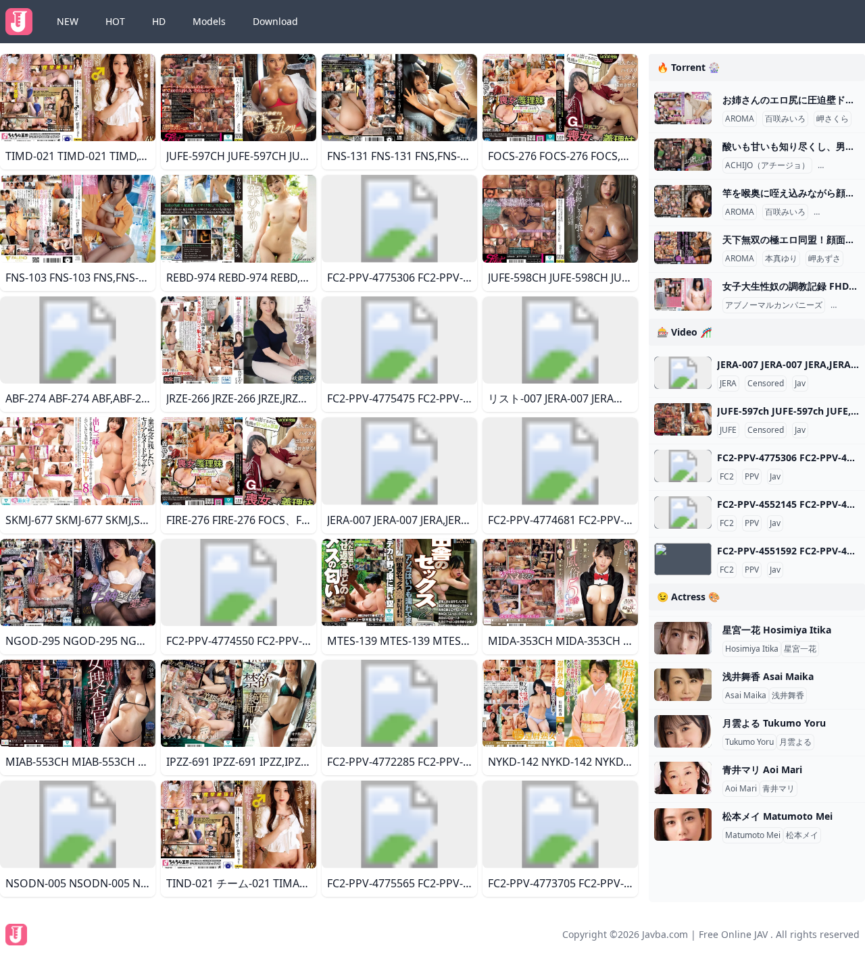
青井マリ (778, 788)
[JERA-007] (683, 373)
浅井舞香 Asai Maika (768, 676)
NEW (67, 21)
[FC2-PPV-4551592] (683, 559)
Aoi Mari (741, 788)
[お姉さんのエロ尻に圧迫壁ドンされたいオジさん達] (683, 108)
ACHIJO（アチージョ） (767, 165)
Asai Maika (745, 695)
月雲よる (795, 742)
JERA (728, 383)
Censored (765, 383)
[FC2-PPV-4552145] (683, 512)
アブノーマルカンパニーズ (773, 305)
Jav (800, 383)
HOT (115, 21)
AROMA (739, 118)
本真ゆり (781, 258)
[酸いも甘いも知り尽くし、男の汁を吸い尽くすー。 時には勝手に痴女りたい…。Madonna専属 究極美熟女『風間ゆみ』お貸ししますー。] (683, 154)
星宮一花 (800, 649)
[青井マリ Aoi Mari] (683, 778)
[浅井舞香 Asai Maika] (683, 685)
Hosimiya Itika (751, 649)
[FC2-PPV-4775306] (683, 466)
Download (275, 21)
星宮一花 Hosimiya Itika (776, 629)
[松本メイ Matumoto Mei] (683, 824)
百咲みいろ (785, 118)
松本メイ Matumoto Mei (777, 816)
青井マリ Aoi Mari (762, 769)
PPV (752, 476)
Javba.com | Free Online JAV (704, 934)
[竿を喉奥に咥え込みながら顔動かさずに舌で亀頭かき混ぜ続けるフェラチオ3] (683, 201)
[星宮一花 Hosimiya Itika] (683, 638)
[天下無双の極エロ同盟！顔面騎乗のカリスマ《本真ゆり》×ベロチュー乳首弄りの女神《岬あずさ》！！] (683, 248)
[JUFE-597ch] (683, 419)
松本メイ (802, 835)
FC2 (727, 476)
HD (159, 21)
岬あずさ (824, 258)
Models (209, 21)
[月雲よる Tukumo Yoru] (683, 731)
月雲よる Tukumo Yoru (774, 722)
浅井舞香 (788, 695)
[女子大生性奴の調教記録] (683, 294)
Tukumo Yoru (749, 742)
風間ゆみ (836, 165)
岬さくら (832, 118)
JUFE (728, 430)
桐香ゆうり (836, 212)
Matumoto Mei (753, 835)
